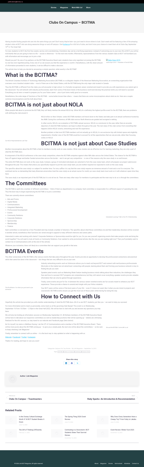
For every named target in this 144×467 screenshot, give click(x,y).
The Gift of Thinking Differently (30, 430)
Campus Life (59, 348)
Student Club (85, 351)
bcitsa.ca (66, 44)
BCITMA (60, 351)
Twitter (24, 337)
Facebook (16, 337)
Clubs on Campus (69, 351)
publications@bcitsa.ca (15, 2)
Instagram (31, 337)
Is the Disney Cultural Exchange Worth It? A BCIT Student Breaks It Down (31, 419)
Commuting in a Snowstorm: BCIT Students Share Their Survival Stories (77, 432)
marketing (78, 351)
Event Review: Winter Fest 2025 (122, 430)
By (77, 348)
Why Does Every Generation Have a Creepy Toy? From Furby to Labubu (124, 418)
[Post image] (11, 420)
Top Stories (66, 348)
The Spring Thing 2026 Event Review (75, 418)
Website (8, 337)
